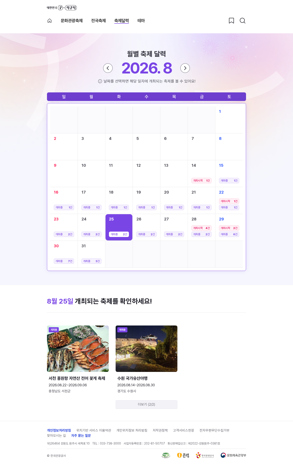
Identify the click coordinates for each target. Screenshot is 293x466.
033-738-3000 (110, 443)
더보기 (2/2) (146, 404)
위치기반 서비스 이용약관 (93, 430)
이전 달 (108, 68)
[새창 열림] (166, 457)
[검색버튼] (242, 20)
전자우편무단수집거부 (214, 430)
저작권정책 (160, 430)
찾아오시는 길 (56, 436)
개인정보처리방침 (59, 430)
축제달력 (121, 20)
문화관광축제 (72, 20)
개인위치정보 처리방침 (131, 430)
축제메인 (49, 20)
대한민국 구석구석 (62, 7)
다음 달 (185, 68)
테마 (141, 20)
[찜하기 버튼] (231, 20)
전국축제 (98, 20)
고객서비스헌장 (183, 430)
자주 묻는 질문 (81, 436)
